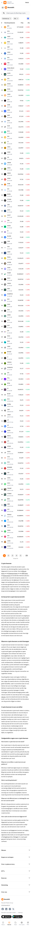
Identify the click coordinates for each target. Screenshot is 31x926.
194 (27, 555)
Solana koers (7, 575)
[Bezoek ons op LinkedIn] (6, 909)
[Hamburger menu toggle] (2, 7)
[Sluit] (1, 2)
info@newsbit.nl (5, 905)
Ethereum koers (13, 573)
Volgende (15, 558)
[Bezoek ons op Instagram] (10, 909)
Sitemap (20, 912)
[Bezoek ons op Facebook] (2, 909)
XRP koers (25, 573)
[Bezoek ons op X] (13, 909)
